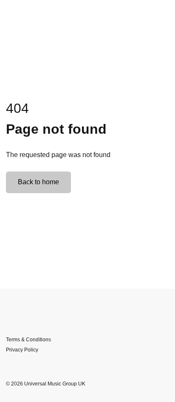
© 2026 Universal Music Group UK (45, 384)
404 (17, 108)
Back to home (38, 182)
